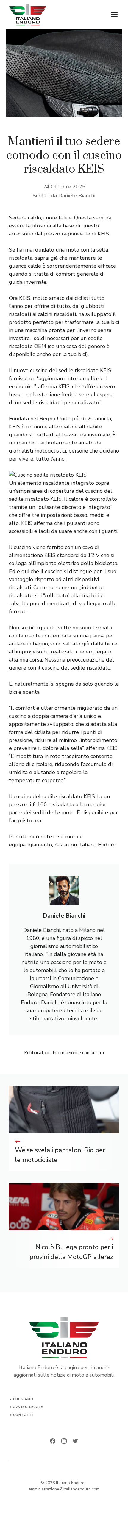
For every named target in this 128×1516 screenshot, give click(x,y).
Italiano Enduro (70, 1483)
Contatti (23, 1415)
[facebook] (52, 1441)
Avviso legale (28, 1407)
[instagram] (64, 1441)
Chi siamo (23, 1399)
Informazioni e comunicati (78, 1053)
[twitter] (75, 1441)
